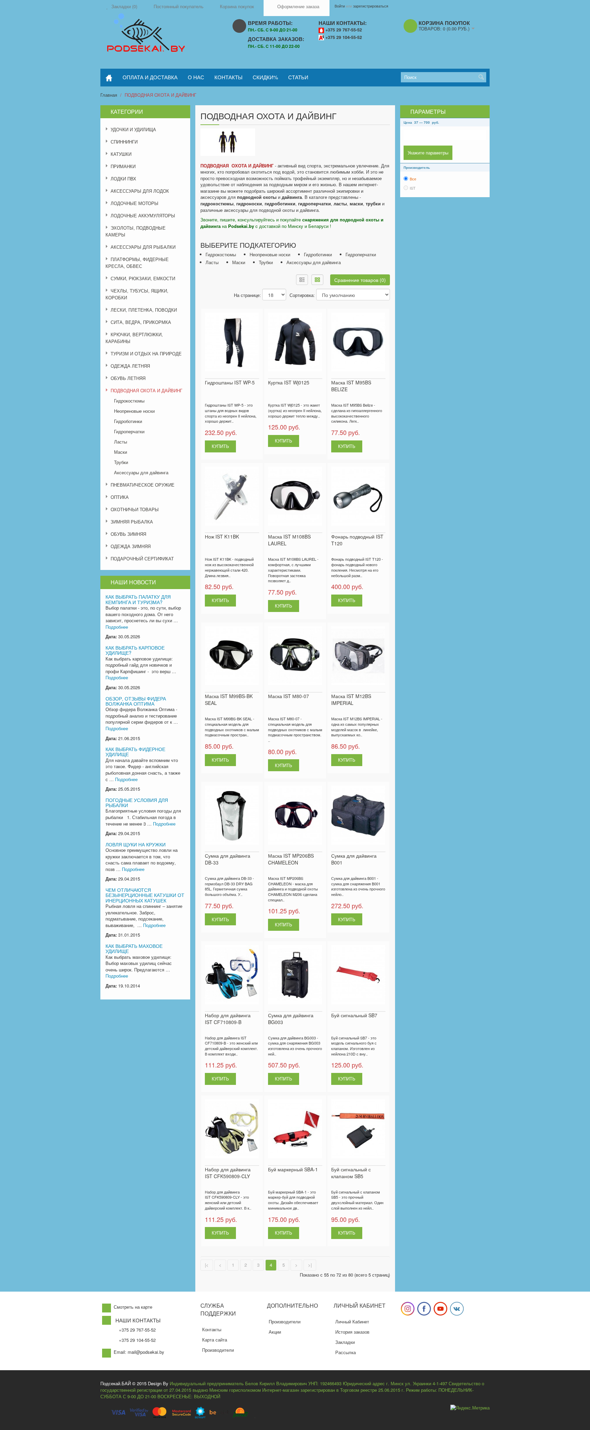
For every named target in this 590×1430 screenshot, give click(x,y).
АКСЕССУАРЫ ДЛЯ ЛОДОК (140, 191)
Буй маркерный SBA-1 (293, 1169)
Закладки (345, 1342)
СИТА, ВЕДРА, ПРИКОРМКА (141, 322)
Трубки (121, 462)
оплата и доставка (150, 77)
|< (207, 1265)
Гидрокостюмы (129, 400)
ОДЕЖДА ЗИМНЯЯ (131, 546)
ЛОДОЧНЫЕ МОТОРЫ (134, 203)
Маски (120, 452)
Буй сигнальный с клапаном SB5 (351, 1173)
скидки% (265, 77)
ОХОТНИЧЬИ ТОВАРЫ (135, 509)
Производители (218, 1350)
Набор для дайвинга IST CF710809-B (228, 1018)
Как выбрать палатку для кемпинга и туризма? (138, 599)
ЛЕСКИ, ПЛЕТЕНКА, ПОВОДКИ (144, 310)
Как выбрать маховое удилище (134, 948)
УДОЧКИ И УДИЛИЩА (133, 129)
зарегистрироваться (370, 6)
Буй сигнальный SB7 (354, 1015)
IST (413, 188)
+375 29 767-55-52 (343, 30)
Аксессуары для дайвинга (141, 472)
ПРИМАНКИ (123, 166)
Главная (108, 95)
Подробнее (117, 627)
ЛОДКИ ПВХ (123, 178)
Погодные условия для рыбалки (137, 802)
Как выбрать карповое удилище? (135, 650)
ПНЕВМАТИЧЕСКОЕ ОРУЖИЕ (142, 484)
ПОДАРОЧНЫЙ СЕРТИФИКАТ (142, 558)
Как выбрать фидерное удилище (135, 752)
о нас (196, 77)
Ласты (120, 441)
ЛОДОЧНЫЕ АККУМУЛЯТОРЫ (143, 215)
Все (413, 178)
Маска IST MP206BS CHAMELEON (291, 859)
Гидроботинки (128, 421)
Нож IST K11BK (222, 536)
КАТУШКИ (121, 154)
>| (310, 1265)
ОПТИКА (120, 497)
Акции (275, 1332)
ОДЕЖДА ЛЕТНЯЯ (130, 366)
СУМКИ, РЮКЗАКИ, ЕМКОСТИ (143, 278)
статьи (298, 77)
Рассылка (345, 1352)
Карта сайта (214, 1339)
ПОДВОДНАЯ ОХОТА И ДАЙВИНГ (160, 95)
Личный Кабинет (352, 1321)
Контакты (211, 1329)
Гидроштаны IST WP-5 (230, 382)
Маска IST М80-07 (288, 696)
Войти (340, 6)
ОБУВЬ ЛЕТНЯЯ (128, 378)
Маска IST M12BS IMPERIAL (351, 699)
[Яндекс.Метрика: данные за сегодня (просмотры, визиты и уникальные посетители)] (470, 1408)
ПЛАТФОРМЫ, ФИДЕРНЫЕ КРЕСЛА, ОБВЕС (137, 262)
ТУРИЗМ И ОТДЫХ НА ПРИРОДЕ (146, 353)
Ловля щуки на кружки (136, 844)
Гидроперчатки (129, 431)
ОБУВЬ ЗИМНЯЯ (128, 534)
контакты (228, 77)
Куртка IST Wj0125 (288, 382)
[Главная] (108, 77)
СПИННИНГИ (124, 141)
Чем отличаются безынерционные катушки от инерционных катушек (145, 895)
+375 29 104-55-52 (343, 37)
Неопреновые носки (134, 411)
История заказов (352, 1332)
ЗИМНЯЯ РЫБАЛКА (132, 521)
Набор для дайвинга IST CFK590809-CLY (228, 1173)
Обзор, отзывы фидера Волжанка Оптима (136, 701)
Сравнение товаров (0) (360, 279)
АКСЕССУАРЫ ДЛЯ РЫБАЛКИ (143, 247)
